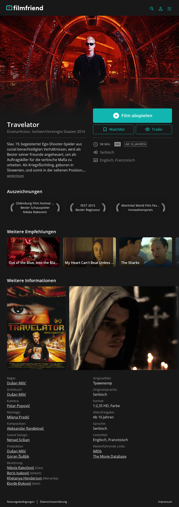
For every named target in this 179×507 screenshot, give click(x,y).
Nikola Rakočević (20, 467)
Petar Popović (18, 405)
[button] (169, 8)
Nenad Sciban (18, 439)
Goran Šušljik (18, 456)
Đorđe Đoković (19, 483)
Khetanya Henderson (24, 478)
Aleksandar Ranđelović (25, 428)
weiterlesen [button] (15, 176)
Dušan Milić (16, 383)
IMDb (97, 451)
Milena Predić (18, 417)
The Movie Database (109, 456)
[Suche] (152, 8)
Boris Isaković (18, 473)
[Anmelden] (160, 8)
